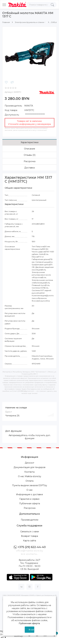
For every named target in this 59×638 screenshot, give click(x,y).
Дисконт (29, 462)
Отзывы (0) (29, 155)
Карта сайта (29, 540)
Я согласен (31, 629)
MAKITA (28, 105)
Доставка (29, 167)
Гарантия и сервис (29, 499)
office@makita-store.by (29, 550)
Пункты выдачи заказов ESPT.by (29, 485)
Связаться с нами (29, 531)
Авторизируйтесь (18, 435)
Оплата (29, 481)
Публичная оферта (29, 503)
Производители (29, 519)
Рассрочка (29, 161)
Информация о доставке (29, 494)
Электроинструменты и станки (29, 22)
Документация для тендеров (29, 467)
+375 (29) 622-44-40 (32, 547)
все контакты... (29, 554)
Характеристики (29, 142)
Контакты (29, 471)
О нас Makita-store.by (29, 476)
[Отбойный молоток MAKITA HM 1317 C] (29, 53)
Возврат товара (29, 536)
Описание (29, 148)
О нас (29, 490)
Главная (6, 22)
